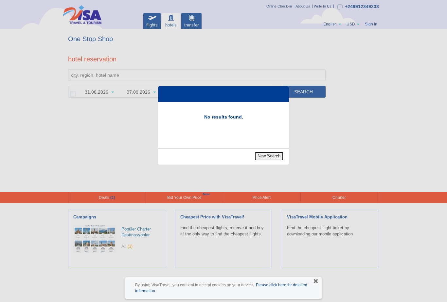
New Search (269, 155)
